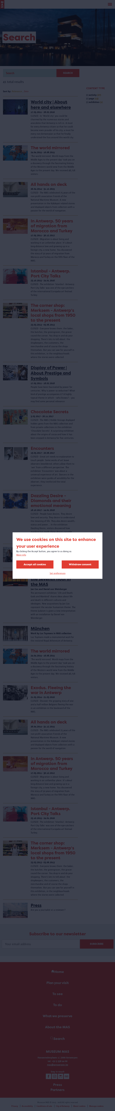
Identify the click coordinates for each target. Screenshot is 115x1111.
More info (21, 554)
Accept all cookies (35, 564)
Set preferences (57, 573)
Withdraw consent (80, 564)
